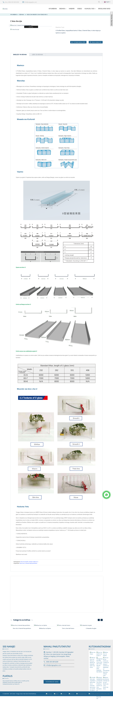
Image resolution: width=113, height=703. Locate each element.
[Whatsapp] (106, 494)
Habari (71, 8)
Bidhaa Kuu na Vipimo (45, 628)
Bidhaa (62, 8)
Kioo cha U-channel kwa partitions (28, 563)
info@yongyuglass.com (31, 2)
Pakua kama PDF (96, 42)
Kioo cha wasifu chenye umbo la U (29, 561)
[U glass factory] (91, 625)
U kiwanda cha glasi (91, 628)
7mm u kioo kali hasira (68, 628)
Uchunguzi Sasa (52, 682)
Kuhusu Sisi (89, 8)
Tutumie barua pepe (79, 42)
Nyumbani (53, 8)
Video (79, 8)
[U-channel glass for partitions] (22, 625)
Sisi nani (9, 646)
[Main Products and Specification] (45, 625)
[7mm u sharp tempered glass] (68, 625)
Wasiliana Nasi (104, 8)
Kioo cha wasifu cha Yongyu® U (37, 14)
